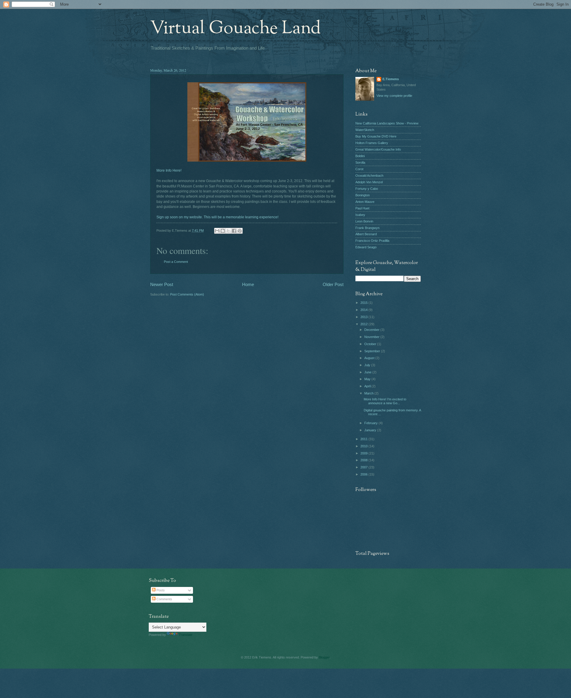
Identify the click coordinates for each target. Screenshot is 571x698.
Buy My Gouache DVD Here (375, 136)
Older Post (333, 284)
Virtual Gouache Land (235, 28)
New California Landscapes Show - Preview (386, 123)
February (371, 423)
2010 (364, 446)
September (372, 351)
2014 (364, 310)
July (367, 365)
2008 (364, 460)
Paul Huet (362, 208)
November (372, 337)
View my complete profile (394, 95)
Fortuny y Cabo (366, 188)
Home (248, 284)
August (369, 358)
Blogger (324, 657)
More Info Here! (168, 170)
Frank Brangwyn (367, 228)
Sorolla (360, 162)
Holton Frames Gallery (371, 143)
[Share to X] (228, 231)
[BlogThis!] (223, 231)
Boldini (360, 156)
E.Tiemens (390, 79)
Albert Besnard (366, 234)
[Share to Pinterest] (240, 231)
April (367, 386)
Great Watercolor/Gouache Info (378, 149)
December (372, 329)
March (369, 393)
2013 (364, 317)
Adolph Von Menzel (369, 182)
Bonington (362, 195)
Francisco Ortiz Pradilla (372, 240)
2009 (364, 453)
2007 (364, 467)
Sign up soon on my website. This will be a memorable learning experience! (217, 217)
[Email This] (217, 231)
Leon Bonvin (364, 221)
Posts (160, 590)
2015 (364, 302)
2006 (364, 474)
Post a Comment (176, 261)
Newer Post (161, 284)
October (370, 344)
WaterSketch (364, 130)
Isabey (360, 215)
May (367, 379)
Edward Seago (366, 247)
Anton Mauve (364, 201)
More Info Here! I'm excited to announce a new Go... (385, 401)
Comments (164, 599)
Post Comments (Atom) (187, 294)
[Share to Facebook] (234, 231)
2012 (364, 324)
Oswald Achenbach (369, 175)
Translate (185, 635)
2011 (364, 439)
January (370, 430)
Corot (359, 169)
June (368, 372)
